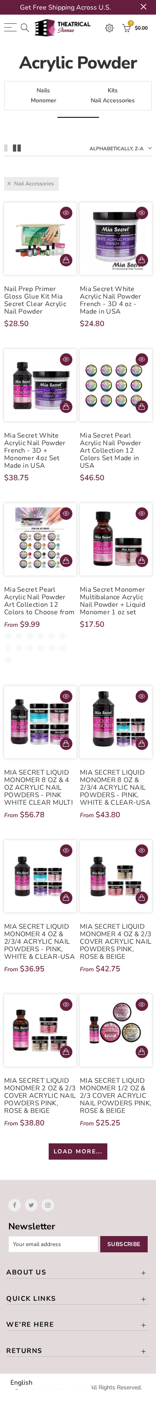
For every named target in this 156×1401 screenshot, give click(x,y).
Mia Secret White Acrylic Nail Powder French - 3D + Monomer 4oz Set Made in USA (35, 450)
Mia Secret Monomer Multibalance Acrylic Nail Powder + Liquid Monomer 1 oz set (112, 601)
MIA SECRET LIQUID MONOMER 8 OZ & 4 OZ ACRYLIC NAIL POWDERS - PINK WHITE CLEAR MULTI (38, 787)
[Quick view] (66, 213)
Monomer (43, 100)
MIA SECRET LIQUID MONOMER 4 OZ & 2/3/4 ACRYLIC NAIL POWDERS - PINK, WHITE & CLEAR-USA (39, 941)
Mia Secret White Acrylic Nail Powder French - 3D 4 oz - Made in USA (110, 300)
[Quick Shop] (66, 561)
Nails (43, 90)
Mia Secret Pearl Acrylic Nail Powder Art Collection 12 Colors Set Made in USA (110, 450)
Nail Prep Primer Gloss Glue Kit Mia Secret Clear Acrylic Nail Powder (35, 300)
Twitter (31, 1205)
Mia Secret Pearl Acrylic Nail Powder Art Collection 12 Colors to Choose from (39, 601)
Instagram (48, 1205)
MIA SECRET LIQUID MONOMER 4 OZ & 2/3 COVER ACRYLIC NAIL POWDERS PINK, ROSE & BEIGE (115, 941)
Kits (113, 90)
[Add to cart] (66, 260)
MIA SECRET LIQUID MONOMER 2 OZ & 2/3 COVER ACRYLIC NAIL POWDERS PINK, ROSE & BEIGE (40, 1096)
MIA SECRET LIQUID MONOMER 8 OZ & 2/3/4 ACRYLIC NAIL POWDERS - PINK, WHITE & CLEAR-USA (115, 787)
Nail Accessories (113, 100)
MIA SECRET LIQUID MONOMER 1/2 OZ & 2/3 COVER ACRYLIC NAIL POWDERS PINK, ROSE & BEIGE (115, 1096)
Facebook (14, 1205)
